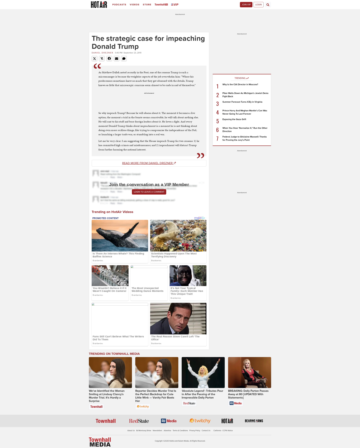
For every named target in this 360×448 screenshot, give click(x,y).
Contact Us (206, 430)
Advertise (167, 430)
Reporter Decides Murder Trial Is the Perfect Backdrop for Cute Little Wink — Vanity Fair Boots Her (155, 396)
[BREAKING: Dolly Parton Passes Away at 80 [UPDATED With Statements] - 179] (249, 372)
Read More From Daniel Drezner (148, 163)
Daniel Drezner (103, 53)
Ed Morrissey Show (143, 430)
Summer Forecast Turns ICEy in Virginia (242, 102)
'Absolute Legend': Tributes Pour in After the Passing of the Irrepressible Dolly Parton (202, 394)
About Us (131, 430)
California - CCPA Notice (223, 430)
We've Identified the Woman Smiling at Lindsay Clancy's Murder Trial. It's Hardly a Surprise (107, 396)
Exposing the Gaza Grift (234, 119)
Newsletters (157, 430)
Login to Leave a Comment (149, 191)
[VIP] (175, 4)
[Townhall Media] (100, 442)
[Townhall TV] (162, 4)
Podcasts (119, 4)
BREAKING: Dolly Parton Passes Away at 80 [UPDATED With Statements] (248, 394)
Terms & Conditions (180, 430)
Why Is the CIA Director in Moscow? (240, 84)
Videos (135, 4)
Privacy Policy (194, 430)
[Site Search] (268, 4)
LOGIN (258, 4)
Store (147, 4)
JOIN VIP (246, 4)
